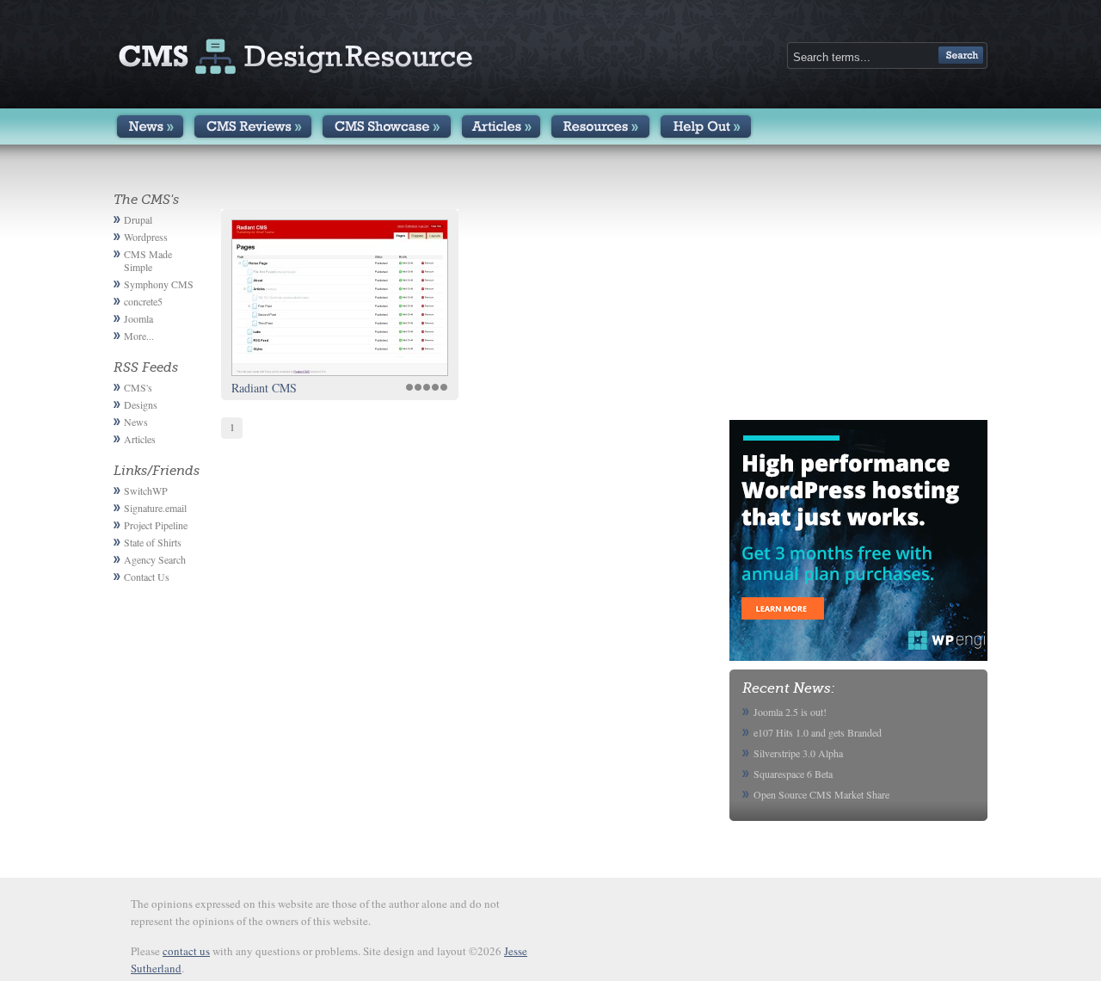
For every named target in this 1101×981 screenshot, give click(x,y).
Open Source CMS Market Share (821, 794)
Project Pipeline (156, 525)
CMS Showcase (386, 126)
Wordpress (146, 237)
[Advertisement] (858, 299)
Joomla (138, 318)
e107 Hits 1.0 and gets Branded (817, 732)
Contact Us (146, 576)
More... (139, 335)
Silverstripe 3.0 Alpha (798, 753)
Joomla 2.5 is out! (790, 712)
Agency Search (155, 559)
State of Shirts (152, 542)
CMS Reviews (253, 126)
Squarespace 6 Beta (793, 773)
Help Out (705, 126)
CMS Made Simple (148, 260)
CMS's (138, 387)
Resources (600, 126)
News (150, 126)
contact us (186, 951)
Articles (501, 126)
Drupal (138, 219)
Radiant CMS (264, 387)
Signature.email (155, 508)
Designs (140, 404)
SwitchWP (146, 490)
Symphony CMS (159, 284)
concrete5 (143, 301)
